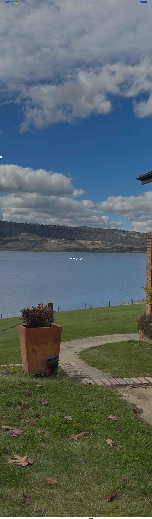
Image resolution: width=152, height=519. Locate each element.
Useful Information (91, 2)
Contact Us (99, 2)
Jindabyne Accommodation (34, 2)
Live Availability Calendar (45, 2)
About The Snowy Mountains (81, 2)
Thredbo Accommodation (61, 2)
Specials (53, 2)
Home (21, 2)
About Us (25, 2)
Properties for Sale (71, 2)
